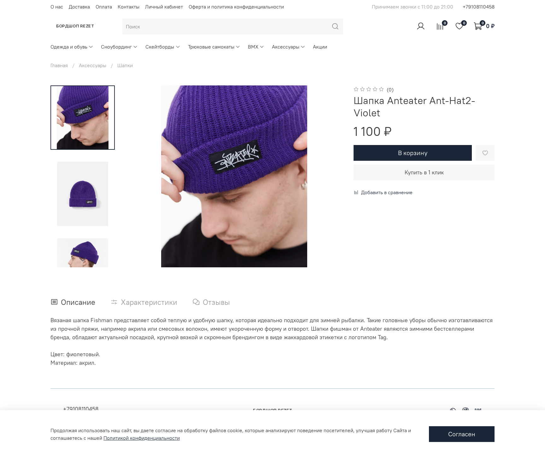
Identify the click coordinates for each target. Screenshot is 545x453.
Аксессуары (285, 47)
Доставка (79, 6)
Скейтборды (159, 47)
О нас (56, 6)
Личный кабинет (164, 6)
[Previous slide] (137, 176)
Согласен (461, 434)
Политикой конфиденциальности (141, 438)
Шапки (125, 65)
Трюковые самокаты (211, 47)
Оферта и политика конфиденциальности (236, 6)
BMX (253, 47)
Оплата (104, 6)
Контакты (128, 6)
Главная (59, 65)
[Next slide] (82, 259)
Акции (320, 47)
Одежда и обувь (68, 47)
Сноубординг (116, 47)
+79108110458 (479, 6)
